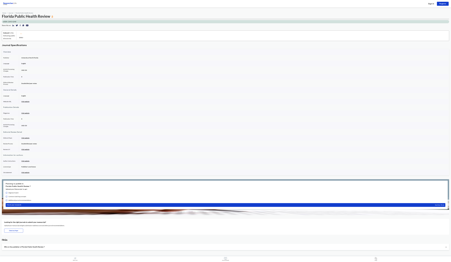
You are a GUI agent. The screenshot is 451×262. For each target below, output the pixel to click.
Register (442, 4)
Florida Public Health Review (24, 13)
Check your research (225, 205)
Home (4, 13)
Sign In (431, 4)
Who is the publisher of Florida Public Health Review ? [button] (24, 247)
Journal (10, 13)
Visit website (25, 101)
